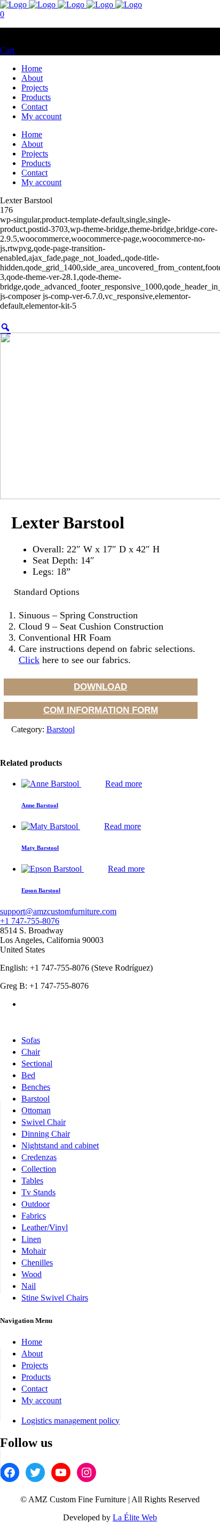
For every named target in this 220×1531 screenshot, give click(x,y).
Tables (32, 1180)
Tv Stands (38, 1192)
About (32, 1353)
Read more (123, 783)
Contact (34, 1388)
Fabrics (33, 1215)
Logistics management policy (70, 1420)
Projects (34, 1365)
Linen (31, 1239)
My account (41, 1400)
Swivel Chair (43, 1122)
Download (100, 687)
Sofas (30, 1040)
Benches (35, 1086)
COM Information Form (100, 710)
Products (36, 1376)
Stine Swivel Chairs (54, 1297)
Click (29, 660)
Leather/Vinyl (44, 1227)
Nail (28, 1285)
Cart (8, 50)
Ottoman (36, 1110)
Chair (30, 1051)
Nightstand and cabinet (60, 1145)
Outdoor (35, 1204)
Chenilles (37, 1262)
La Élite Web (135, 1517)
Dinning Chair (45, 1133)
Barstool (60, 729)
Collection (38, 1168)
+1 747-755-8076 (29, 920)
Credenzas (39, 1157)
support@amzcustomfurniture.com (58, 911)
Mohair (33, 1250)
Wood (31, 1274)
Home (31, 1341)
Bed (28, 1075)
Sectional (36, 1063)
